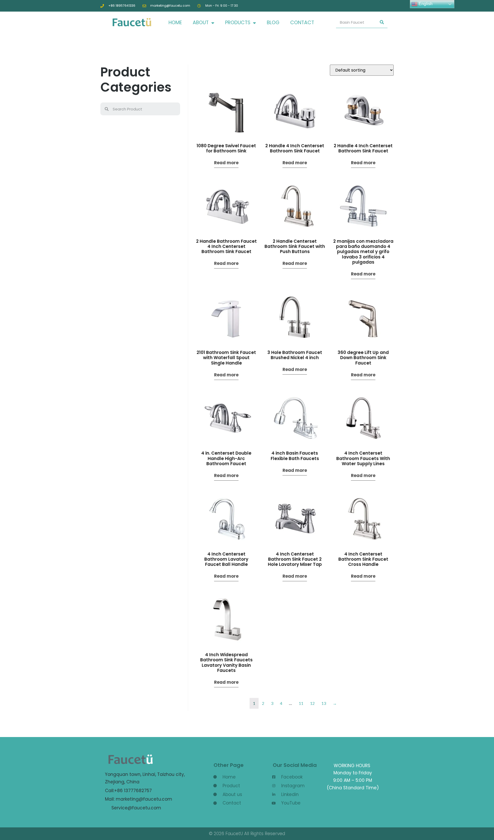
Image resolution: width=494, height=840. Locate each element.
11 (301, 703)
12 (312, 703)
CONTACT (302, 22)
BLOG (273, 22)
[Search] (381, 22)
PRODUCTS (237, 22)
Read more (226, 163)
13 (323, 703)
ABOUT (201, 22)
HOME (175, 22)
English (425, 4)
